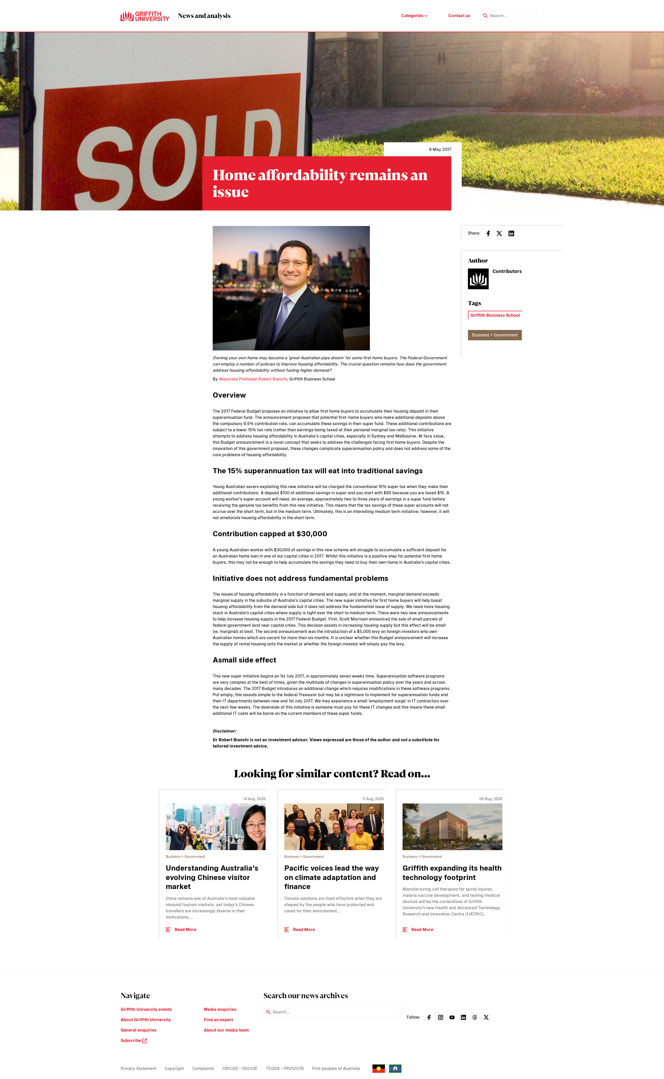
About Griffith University (146, 1019)
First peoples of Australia (336, 1068)
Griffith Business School (495, 315)
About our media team (226, 1030)
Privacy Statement (138, 1068)
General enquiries (139, 1030)
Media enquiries (220, 1009)
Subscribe (131, 1040)
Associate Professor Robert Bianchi (253, 379)
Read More (185, 929)
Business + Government (495, 335)
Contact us (459, 15)
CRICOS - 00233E (240, 1068)
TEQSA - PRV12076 (285, 1068)
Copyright (174, 1068)
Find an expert (218, 1019)
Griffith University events (146, 1009)
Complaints (203, 1068)
